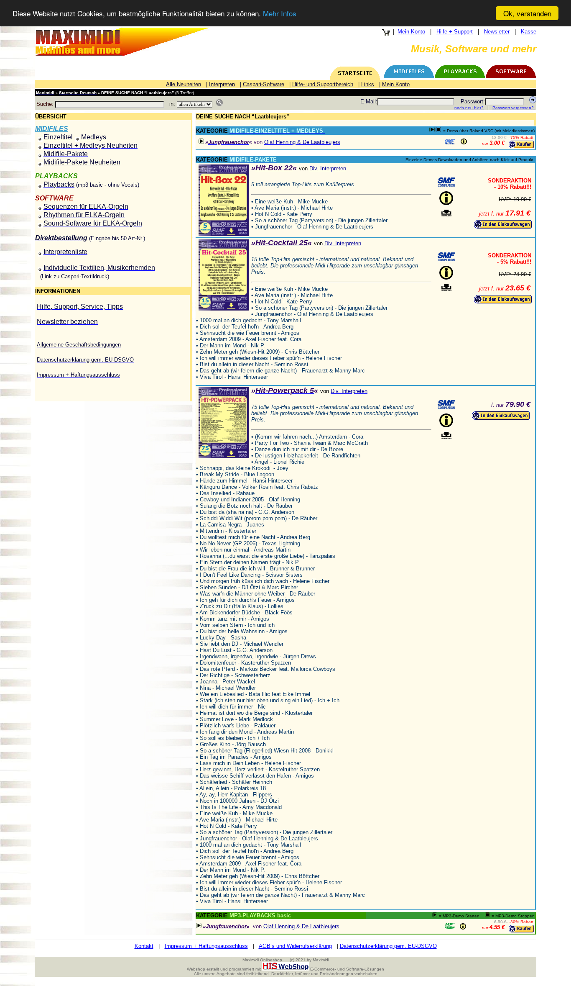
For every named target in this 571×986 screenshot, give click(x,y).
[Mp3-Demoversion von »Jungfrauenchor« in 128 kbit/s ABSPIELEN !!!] (201, 141)
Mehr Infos (279, 13)
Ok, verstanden (527, 13)
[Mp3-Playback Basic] (450, 926)
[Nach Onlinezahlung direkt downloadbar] (446, 213)
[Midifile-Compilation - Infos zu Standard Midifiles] (446, 182)
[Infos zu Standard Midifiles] (450, 141)
